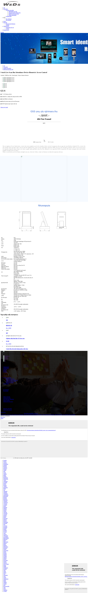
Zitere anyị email (4, 107)
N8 (7, 320)
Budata (7, 25)
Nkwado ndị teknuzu (10, 23)
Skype (2, 418)
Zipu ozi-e (3, 417)
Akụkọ (7, 28)
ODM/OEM (8, 16)
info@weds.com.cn (7, 409)
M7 (7, 333)
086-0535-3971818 (7, 408)
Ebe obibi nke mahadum (8, 399)
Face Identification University (69, 414)
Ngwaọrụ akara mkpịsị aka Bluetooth (15, 414)
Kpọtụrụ (5, 371)
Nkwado (5, 22)
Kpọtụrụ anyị (6, 30)
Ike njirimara (9, 18)
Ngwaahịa (5, 9)
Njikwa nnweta (6, 396)
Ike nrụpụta (8, 20)
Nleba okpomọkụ (12, 15)
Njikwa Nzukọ (6, 400)
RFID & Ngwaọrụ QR (14, 14)
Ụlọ (4, 7)
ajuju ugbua (3, 412)
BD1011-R (9, 325)
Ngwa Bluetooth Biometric (48, 414)
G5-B (7, 341)
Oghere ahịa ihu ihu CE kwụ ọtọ (15, 338)
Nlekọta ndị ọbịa (7, 398)
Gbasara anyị (6, 26)
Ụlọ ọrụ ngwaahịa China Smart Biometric (33, 414)
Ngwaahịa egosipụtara (29, 413)
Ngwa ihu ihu (4, 414)
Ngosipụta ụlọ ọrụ (10, 27)
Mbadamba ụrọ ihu (13, 11)
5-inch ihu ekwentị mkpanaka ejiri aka (17, 349)
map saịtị (36, 413)
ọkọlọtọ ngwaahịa (10, 10)
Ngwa (4, 21)
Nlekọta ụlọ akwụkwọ (8, 401)
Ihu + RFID (8, 328)
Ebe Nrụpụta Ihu (58, 414)
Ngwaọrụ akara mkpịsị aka (14, 12)
